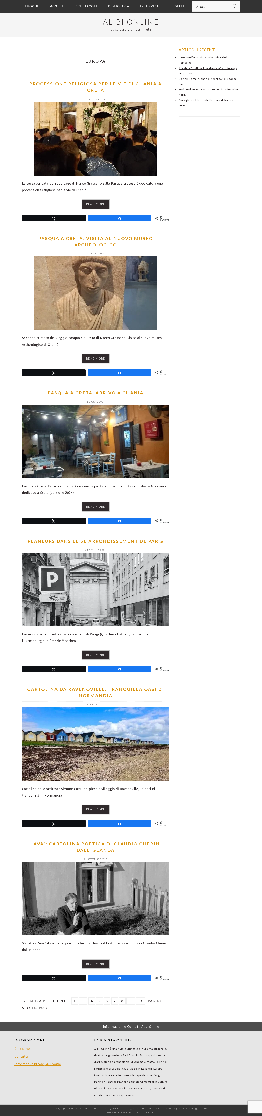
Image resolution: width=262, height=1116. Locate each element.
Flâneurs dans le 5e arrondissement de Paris (96, 541)
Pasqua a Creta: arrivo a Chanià (96, 393)
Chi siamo (22, 1048)
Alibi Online (131, 21)
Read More (95, 204)
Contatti (21, 1056)
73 (140, 1001)
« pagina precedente (46, 1001)
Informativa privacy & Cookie (37, 1064)
